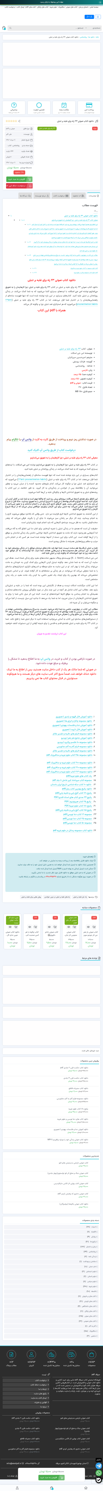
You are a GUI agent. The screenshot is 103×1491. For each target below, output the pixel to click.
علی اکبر (9, 134)
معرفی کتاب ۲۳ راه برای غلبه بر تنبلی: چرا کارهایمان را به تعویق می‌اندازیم (75, 220)
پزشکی (93, 1236)
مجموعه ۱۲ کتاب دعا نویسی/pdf (77, 814)
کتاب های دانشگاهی (89, 1306)
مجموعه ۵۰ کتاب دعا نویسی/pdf (77, 823)
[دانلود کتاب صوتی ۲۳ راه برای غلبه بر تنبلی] (67, 143)
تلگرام (15, 440)
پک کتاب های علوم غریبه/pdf (79, 776)
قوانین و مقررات (40, 1402)
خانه (97, 37)
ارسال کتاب (20, 7)
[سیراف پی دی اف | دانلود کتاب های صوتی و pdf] (25, 17)
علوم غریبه (53, 7)
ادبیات (93, 1227)
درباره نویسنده (40, 196)
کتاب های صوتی (71, 7)
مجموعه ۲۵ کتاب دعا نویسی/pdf (77, 818)
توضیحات (92, 196)
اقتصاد (93, 1232)
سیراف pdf (79, 1380)
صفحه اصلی (94, 7)
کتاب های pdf (31, 7)
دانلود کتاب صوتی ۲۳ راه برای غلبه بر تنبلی (81, 216)
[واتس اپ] (80, 883)
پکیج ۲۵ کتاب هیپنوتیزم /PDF (78, 801)
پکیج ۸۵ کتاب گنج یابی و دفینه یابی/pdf (74, 810)
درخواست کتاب (10, 7)
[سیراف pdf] (51, 54)
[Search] (10, 28)
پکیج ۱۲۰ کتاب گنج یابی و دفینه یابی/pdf (73, 793)
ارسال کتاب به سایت (39, 1398)
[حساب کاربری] (17, 1487)
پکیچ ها (93, 1242)
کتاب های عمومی (90, 1321)
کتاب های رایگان (42, 7)
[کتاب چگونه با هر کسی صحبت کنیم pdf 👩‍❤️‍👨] (32, 919)
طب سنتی (92, 1266)
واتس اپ (45, 659)
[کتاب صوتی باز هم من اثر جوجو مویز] (90, 919)
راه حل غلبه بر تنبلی (80, 897)
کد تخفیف (77, 196)
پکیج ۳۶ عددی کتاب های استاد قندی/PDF (73, 797)
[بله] (99, 1480)
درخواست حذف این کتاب (15, 185)
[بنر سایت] (51, 646)
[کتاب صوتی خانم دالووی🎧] (51, 919)
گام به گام (92, 1326)
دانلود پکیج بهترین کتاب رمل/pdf (77, 788)
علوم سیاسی (91, 1281)
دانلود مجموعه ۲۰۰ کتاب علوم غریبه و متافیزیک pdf (84, 268)
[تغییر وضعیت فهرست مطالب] (96, 211)
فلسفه (93, 1291)
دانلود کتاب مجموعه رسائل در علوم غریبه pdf (86, 273)
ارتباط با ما (42, 1389)
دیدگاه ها (23, 196)
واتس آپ (27, 440)
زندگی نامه (92, 1256)
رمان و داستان (91, 1246)
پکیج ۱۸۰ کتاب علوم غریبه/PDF (78, 806)
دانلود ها (91, 37)
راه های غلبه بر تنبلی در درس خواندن (57, 897)
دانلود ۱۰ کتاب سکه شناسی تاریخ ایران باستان (71, 784)
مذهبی (93, 1336)
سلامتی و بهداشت (89, 1261)
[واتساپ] (99, 1473)
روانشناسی (83, 37)
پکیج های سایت (40, 1393)
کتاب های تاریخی (90, 1301)
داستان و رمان (83, 7)
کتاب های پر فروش (89, 1296)
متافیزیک (61, 7)
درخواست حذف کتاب (38, 1384)
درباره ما (43, 1406)
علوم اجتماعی (91, 1271)
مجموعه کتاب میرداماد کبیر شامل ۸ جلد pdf (72, 780)
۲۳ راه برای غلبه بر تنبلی (70, 349)
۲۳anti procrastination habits (32, 479)
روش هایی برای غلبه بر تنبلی (31, 897)
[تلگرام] (48, 883)
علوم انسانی (92, 1276)
